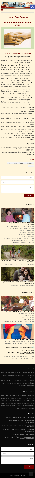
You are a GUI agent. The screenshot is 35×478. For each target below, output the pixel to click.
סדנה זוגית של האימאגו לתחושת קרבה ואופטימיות (21, 223)
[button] (32, 7)
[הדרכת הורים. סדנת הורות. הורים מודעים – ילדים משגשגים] (17, 252)
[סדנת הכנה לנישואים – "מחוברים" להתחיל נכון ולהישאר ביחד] (17, 274)
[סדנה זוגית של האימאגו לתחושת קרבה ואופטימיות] (17, 215)
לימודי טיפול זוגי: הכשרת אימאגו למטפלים (20, 311)
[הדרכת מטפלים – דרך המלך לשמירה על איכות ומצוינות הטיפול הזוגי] (17, 349)
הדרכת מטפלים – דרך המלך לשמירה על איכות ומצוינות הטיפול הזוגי (19, 353)
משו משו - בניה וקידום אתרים (17, 475)
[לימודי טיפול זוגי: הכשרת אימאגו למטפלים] (17, 303)
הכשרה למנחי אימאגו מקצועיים (23, 339)
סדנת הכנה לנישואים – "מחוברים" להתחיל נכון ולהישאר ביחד (18, 283)
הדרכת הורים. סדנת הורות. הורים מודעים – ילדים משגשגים (18, 261)
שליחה (29, 195)
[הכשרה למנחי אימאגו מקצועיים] (17, 331)
